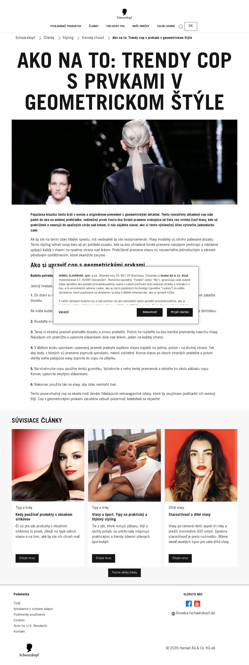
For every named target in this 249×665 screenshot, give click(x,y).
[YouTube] (197, 604)
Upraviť (64, 312)
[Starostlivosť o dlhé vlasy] (201, 499)
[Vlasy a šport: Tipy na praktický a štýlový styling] (124, 499)
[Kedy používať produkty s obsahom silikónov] (48, 499)
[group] (124, 499)
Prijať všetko (180, 312)
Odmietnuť (150, 312)
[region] (126, 295)
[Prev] (14, 499)
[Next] (235, 499)
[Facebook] (189, 604)
